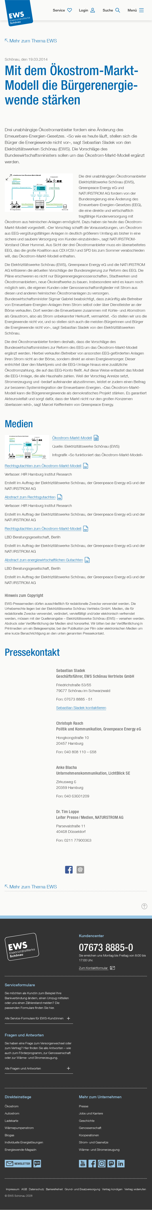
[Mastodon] (111, 1164)
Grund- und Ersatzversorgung (82, 1189)
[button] (69, 870)
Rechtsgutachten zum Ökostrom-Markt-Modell (43, 465)
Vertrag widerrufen (135, 1189)
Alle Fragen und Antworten (23, 1068)
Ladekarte (11, 1120)
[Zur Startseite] (19, 13)
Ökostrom (11, 1106)
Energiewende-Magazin (20, 1149)
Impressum (12, 1189)
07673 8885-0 (106, 947)
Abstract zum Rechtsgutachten (30, 497)
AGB (24, 1189)
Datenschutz (36, 1189)
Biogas (9, 1135)
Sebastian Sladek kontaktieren (81, 707)
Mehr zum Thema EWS (33, 40)
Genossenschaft (90, 1128)
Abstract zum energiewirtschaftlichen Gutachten (44, 559)
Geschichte (86, 1120)
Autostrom (12, 1113)
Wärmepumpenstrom (19, 1128)
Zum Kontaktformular (93, 968)
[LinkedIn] (120, 1164)
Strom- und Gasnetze (93, 1142)
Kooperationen (89, 1135)
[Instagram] (101, 1164)
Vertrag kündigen (112, 1189)
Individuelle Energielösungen (24, 1142)
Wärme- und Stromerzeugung (99, 1149)
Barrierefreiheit (54, 1189)
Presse (83, 1106)
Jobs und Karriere (91, 1113)
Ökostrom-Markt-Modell (72, 437)
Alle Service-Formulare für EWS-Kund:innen (34, 1018)
